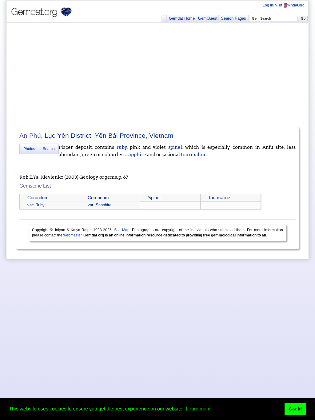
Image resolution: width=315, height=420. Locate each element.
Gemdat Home (182, 18)
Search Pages (233, 18)
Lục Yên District (68, 135)
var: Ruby (36, 205)
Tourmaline (219, 197)
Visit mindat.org (290, 5)
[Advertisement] (157, 75)
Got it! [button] (295, 408)
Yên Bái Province (120, 135)
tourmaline (194, 154)
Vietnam (161, 135)
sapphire (136, 154)
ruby (122, 147)
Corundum (38, 197)
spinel (175, 147)
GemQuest (207, 18)
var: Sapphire (99, 205)
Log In (268, 5)
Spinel (154, 197)
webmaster (72, 235)
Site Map (122, 230)
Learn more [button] (198, 408)
